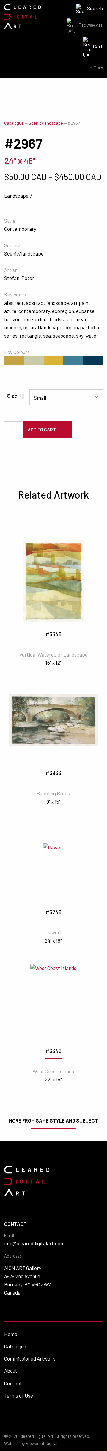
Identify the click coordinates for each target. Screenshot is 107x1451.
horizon (12, 319)
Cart (98, 46)
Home (10, 1334)
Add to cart (42, 429)
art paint (80, 303)
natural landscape (42, 327)
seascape (63, 336)
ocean (71, 327)
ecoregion (63, 311)
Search (95, 8)
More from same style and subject (53, 1120)
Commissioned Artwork (29, 1358)
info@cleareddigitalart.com (34, 1243)
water (91, 336)
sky (79, 336)
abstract (14, 303)
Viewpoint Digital (41, 1443)
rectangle (30, 336)
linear (80, 319)
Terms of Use (18, 1395)
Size (14, 396)
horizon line (35, 319)
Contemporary (20, 229)
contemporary (34, 311)
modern (12, 327)
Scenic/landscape (46, 123)
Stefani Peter (19, 278)
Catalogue (14, 123)
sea (47, 336)
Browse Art (90, 25)
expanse (85, 311)
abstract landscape (47, 303)
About (10, 1371)
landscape (61, 319)
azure (10, 311)
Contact (13, 1383)
